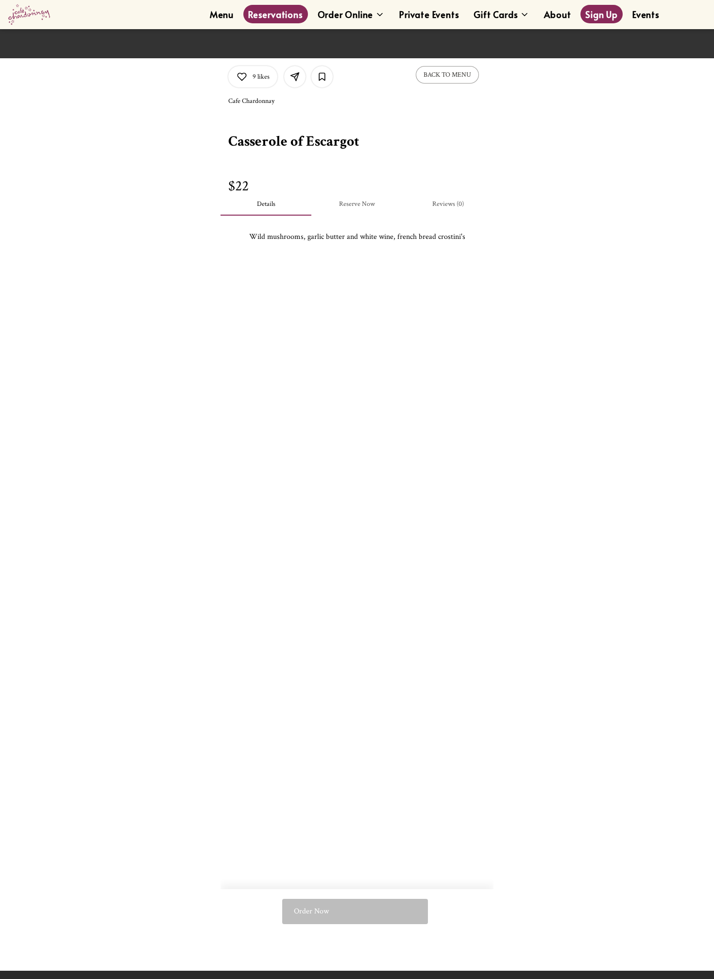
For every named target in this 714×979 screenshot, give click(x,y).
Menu (222, 14)
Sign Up (601, 14)
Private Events (429, 14)
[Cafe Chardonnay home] (51, 14)
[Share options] (295, 76)
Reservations (275, 14)
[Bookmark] (322, 76)
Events (646, 14)
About (557, 14)
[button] (351, 12)
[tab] (266, 204)
